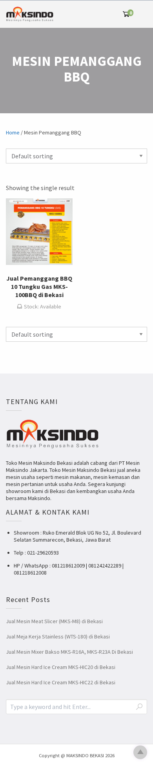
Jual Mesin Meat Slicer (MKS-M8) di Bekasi (54, 621)
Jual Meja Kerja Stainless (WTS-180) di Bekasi (58, 636)
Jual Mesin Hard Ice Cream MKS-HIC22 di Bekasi (60, 682)
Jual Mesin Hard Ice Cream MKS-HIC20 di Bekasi (60, 667)
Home (13, 132)
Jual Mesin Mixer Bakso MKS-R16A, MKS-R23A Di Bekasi (69, 651)
